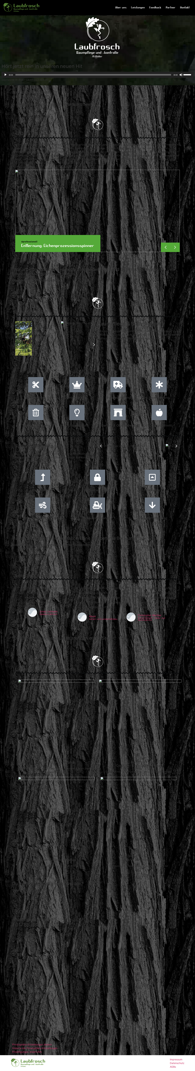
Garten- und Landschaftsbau (103, 619)
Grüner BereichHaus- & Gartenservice (138, 858)
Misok (92, 616)
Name (19, 936)
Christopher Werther (149, 615)
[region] (97, 211)
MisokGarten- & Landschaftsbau (56, 858)
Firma (18, 949)
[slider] (187, 74)
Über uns (121, 7)
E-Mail (20, 962)
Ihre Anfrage (23, 987)
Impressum (176, 1059)
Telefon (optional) (26, 974)
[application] (97, 75)
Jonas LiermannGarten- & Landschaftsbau (56, 760)
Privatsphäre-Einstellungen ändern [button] (32, 1044)
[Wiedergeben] (5, 74)
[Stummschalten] (181, 74)
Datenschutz (177, 1063)
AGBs (173, 1066)
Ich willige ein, (27, 1012)
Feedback (155, 7)
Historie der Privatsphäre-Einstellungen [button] (34, 1048)
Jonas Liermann (48, 611)
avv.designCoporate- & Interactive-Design (138, 763)
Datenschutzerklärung (74, 1017)
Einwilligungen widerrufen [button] (27, 1051)
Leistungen (138, 7)
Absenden (23, 1029)
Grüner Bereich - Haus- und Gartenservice (151, 619)
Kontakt (185, 7)
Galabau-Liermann (48, 614)
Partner (171, 7)
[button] (175, 247)
